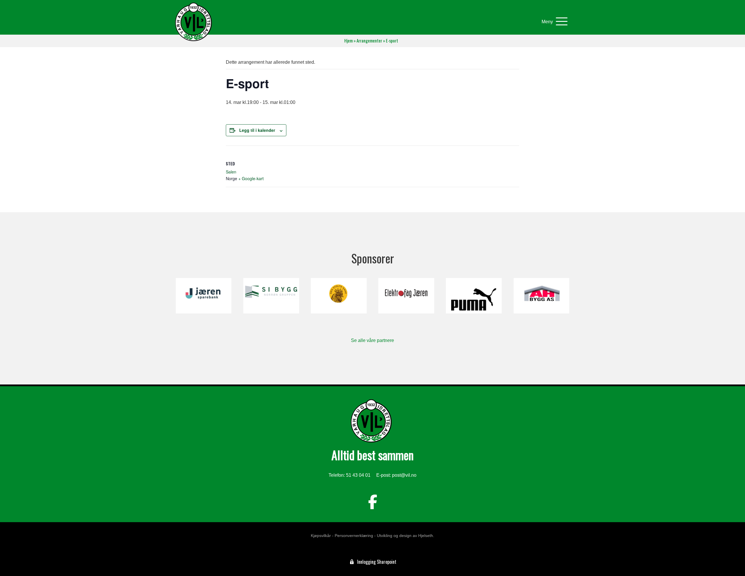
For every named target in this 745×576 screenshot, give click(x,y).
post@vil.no (404, 475)
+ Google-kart (251, 178)
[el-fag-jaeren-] (406, 295)
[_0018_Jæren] (203, 295)
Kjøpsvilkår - (322, 535)
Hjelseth (425, 535)
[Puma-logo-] (473, 295)
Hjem (348, 41)
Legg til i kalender (257, 130)
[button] (553, 22)
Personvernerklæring (354, 535)
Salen (231, 172)
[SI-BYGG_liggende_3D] (271, 295)
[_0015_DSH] (338, 295)
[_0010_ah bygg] (541, 295)
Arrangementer (369, 41)
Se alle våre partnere (372, 340)
